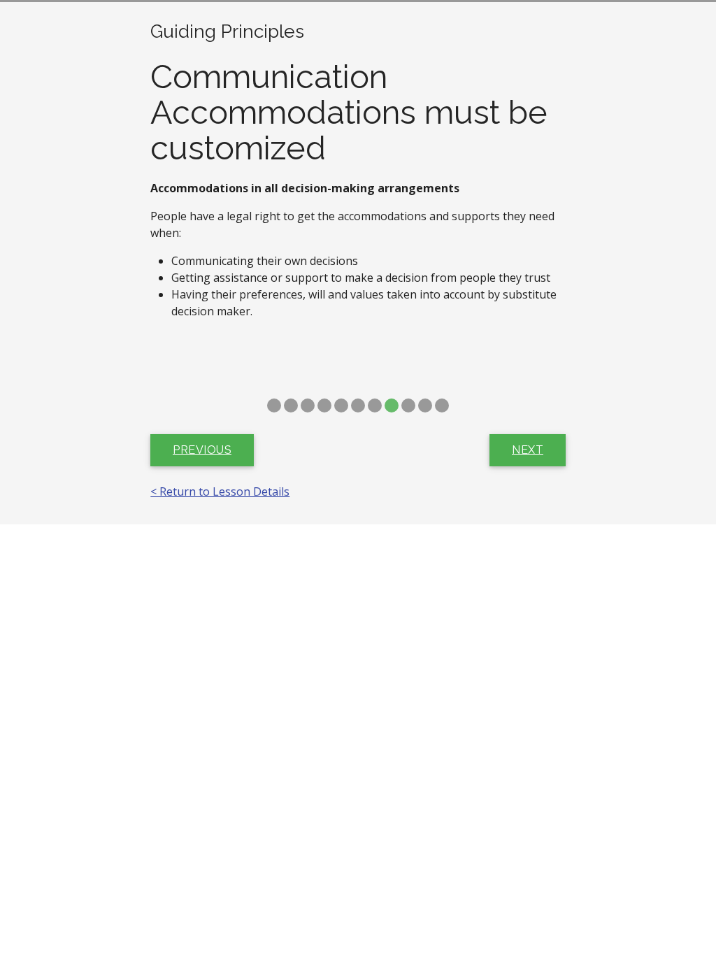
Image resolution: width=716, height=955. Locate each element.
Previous (202, 450)
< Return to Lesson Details (219, 491)
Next (527, 450)
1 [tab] (274, 405)
